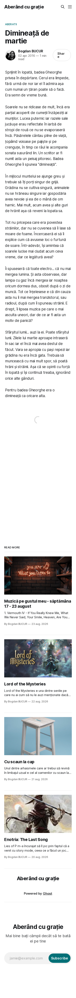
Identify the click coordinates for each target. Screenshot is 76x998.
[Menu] (69, 6)
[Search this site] (62, 6)
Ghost (47, 893)
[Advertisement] (38, 481)
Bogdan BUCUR (30, 51)
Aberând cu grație (24, 6)
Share (61, 55)
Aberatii (11, 24)
